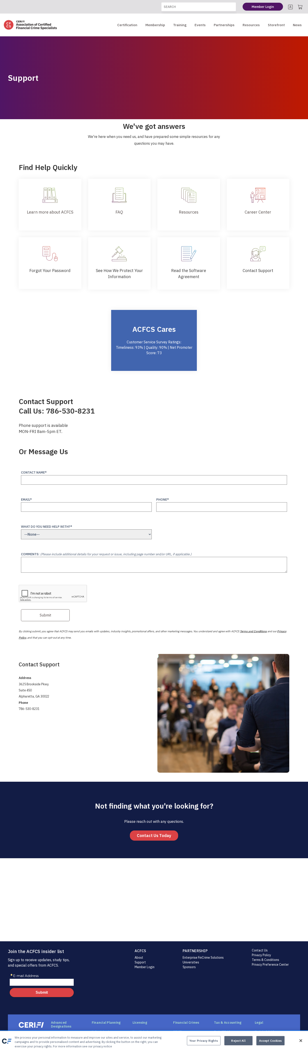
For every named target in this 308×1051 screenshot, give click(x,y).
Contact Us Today (154, 835)
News (297, 25)
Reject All (238, 1040)
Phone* (162, 500)
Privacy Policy (261, 955)
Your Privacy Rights (203, 1040)
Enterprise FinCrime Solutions (203, 958)
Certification (127, 25)
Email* (26, 500)
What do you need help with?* (46, 527)
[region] (154, 1041)
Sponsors (189, 967)
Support (140, 962)
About (139, 958)
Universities (191, 962)
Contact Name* (34, 472)
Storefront (276, 25)
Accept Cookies (270, 1040)
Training (179, 25)
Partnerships (224, 25)
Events (200, 25)
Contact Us (260, 950)
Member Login (144, 967)
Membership (155, 25)
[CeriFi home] (31, 1025)
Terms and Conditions (253, 631)
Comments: (106, 554)
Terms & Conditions (265, 960)
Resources (251, 25)
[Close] (301, 1041)
